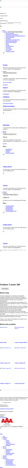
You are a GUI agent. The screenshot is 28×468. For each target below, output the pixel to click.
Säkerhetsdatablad (10, 459)
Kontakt (5, 455)
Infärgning (6, 125)
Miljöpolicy (8, 450)
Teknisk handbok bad (11, 464)
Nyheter (5, 65)
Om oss (4, 448)
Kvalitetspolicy (9, 449)
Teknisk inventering (9, 106)
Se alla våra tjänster (7, 82)
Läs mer (5, 143)
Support (5, 87)
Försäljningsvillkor (10, 453)
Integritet (8, 452)
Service (7, 440)
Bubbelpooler (15, 250)
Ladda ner (5, 458)
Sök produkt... (3, 23)
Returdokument (9, 462)
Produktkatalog (9, 461)
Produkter (5, 250)
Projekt (4, 446)
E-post (1, 414)
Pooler (9, 250)
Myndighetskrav (9, 463)
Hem (1, 250)
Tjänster (5, 439)
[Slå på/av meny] (0, 28)
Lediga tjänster (7, 166)
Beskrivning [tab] (5, 288)
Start (4, 436)
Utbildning (6, 97)
